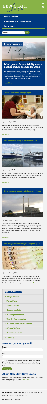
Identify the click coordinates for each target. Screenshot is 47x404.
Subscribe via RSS (43, 7)
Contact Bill (43, 3)
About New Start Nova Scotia (17, 21)
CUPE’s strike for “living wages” (18, 92)
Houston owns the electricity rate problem (22, 191)
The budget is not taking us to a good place (22, 243)
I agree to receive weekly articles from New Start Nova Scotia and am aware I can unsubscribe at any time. (21, 363)
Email (4, 354)
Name (4, 347)
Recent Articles (11, 16)
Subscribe (7, 369)
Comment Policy (7, 399)
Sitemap (17, 399)
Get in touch (9, 26)
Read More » (8, 83)
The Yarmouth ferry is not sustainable (20, 140)
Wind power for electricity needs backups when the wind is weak (23, 66)
